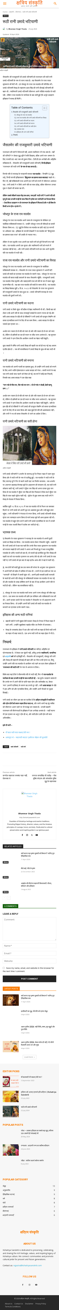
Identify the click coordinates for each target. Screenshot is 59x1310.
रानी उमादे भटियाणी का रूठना (25, 121)
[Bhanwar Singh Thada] (4, 29)
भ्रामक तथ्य (20, 129)
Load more (28, 1057)
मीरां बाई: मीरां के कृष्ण (28, 868)
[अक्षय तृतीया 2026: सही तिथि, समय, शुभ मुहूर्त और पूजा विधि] (11, 1031)
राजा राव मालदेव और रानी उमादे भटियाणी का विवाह (31, 118)
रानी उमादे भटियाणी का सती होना (26, 126)
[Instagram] (27, 834)
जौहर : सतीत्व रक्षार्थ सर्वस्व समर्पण (32, 1160)
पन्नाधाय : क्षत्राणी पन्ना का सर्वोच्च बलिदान (35, 1145)
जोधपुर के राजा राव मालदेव (24, 115)
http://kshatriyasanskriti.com (29, 817)
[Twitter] (20, 760)
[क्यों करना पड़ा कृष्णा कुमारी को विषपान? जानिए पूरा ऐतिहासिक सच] (11, 857)
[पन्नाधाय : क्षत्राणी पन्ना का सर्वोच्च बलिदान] (11, 1150)
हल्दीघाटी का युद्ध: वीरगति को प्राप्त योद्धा (34, 1011)
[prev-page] (4, 898)
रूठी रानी (23, 747)
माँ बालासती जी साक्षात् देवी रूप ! (31, 1077)
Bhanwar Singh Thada (18, 29)
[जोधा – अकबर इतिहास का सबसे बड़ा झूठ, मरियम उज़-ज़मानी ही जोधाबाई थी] (11, 1135)
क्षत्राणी (11, 12)
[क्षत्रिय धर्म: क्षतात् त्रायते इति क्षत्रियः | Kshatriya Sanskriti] (11, 1096)
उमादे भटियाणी (14, 747)
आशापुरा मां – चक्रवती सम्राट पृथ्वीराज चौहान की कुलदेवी (26, 737)
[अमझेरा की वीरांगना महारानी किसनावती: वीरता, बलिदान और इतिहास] (11, 887)
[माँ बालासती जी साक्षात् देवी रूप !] (11, 1081)
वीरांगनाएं (18, 12)
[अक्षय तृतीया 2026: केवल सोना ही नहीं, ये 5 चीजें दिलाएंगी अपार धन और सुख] (11, 1046)
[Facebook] (14, 760)
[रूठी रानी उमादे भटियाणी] (11, 1111)
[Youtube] (37, 834)
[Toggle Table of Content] (43, 108)
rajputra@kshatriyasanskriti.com (27, 1265)
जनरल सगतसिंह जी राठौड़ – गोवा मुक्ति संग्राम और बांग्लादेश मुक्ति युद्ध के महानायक (44, 778)
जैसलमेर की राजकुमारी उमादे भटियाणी (25, 112)
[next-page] (9, 898)
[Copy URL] (27, 760)
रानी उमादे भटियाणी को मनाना (25, 123)
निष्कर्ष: (15, 135)
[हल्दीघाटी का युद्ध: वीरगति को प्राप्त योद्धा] (11, 1015)
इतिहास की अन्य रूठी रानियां (25, 132)
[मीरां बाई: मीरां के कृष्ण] (11, 872)
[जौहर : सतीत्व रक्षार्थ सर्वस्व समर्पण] (11, 1165)
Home (5, 12)
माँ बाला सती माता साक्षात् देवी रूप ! (18, 732)
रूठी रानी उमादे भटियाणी (29, 1107)
